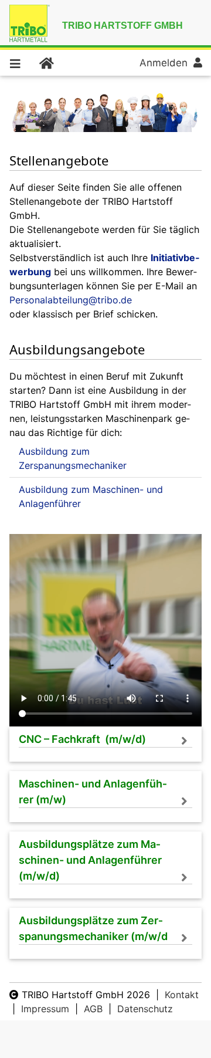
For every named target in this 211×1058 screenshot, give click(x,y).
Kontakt (182, 994)
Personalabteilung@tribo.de (70, 300)
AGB (93, 1009)
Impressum (45, 1009)
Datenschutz (145, 1009)
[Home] (45, 63)
